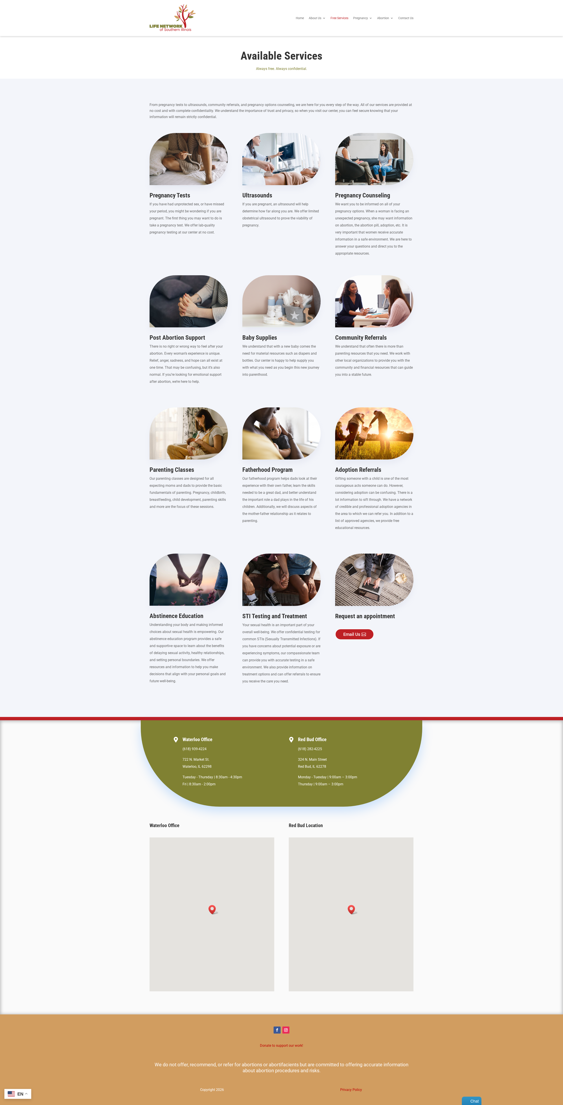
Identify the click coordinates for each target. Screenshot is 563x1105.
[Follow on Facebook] (277, 1030)
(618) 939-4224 (195, 749)
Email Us (351, 634)
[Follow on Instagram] (285, 1030)
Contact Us (405, 18)
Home (300, 18)
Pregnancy (360, 18)
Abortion (383, 18)
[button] (213, 909)
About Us (315, 18)
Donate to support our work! (281, 1045)
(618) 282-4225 (310, 749)
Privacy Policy (351, 1090)
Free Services (339, 18)
